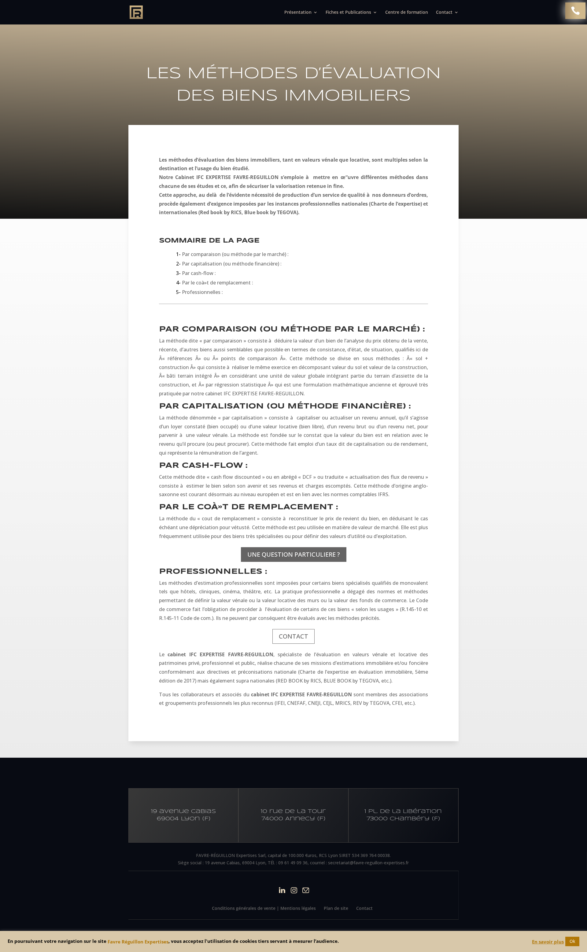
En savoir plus (548, 941)
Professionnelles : (200, 292)
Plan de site (336, 908)
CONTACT (293, 636)
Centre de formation (406, 12)
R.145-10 (412, 609)
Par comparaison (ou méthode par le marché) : (233, 254)
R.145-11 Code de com (185, 618)
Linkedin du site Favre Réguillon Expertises (282, 890)
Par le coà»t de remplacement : (215, 282)
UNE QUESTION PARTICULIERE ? (293, 554)
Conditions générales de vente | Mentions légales (264, 908)
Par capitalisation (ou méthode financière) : (229, 263)
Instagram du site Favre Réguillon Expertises (294, 890)
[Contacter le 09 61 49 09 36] (575, 10)
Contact (364, 908)
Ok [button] (572, 941)
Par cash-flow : (196, 273)
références (181, 358)
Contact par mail (306, 890)
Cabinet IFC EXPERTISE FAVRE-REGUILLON (228, 177)
